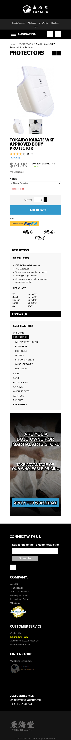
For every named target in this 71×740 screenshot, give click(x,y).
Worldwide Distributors (21, 661)
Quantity (28, 199)
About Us (14, 584)
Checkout (55, 23)
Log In (35, 26)
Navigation (27, 34)
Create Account (18, 23)
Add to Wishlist (28, 232)
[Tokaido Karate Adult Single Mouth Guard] (54, 53)
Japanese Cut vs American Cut (24, 641)
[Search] (50, 34)
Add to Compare (49, 232)
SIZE (13, 178)
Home (13, 44)
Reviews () (15, 158)
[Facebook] (13, 567)
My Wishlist (43, 23)
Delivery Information (19, 595)
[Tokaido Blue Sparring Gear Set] (59, 53)
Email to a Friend (40, 238)
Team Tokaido (16, 588)
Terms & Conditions (19, 591)
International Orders (19, 599)
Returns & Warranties (20, 644)
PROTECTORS (25, 44)
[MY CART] (58, 34)
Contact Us (15, 633)
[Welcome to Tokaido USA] (35, 9)
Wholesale (32, 23)
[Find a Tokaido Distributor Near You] (23, 668)
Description (20, 250)
